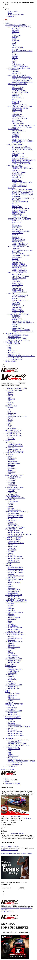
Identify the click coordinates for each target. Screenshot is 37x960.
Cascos (10, 522)
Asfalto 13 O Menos (14, 477)
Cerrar (7, 9)
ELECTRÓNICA (17, 89)
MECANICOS (9, 447)
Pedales (10, 506)
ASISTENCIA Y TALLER (13, 716)
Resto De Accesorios (14, 510)
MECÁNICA (16, 227)
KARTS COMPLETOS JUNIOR (22, 193)
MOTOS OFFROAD (18, 297)
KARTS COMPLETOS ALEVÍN (22, 189)
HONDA (15, 58)
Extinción (11, 508)
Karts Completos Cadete (15, 569)
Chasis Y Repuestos (14, 582)
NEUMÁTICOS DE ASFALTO (14, 475)
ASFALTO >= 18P (18, 117)
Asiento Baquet (13, 501)
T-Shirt (13, 833)
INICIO (7, 23)
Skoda (10, 404)
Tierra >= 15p (12, 492)
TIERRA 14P (16, 120)
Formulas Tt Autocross (15, 638)
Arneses (10, 503)
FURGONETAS (17, 319)
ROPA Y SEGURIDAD (15, 144)
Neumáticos (11, 555)
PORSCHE (15, 40)
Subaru (10, 407)
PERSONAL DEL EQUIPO (17, 75)
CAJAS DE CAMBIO (19, 91)
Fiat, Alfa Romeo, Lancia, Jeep (17, 416)
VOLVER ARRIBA (7, 911)
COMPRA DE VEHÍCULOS (21, 330)
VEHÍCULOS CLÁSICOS (13, 537)
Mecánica (11, 614)
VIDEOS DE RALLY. (15, 357)
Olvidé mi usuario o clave (16, 14)
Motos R (11, 697)
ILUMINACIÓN (17, 101)
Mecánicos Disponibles (15, 449)
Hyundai (11, 414)
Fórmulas (11, 605)
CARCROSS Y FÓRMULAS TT (18, 247)
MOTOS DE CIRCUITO (20, 295)
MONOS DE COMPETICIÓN (21, 148)
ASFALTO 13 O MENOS (20, 108)
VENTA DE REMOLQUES (21, 321)
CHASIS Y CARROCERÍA (20, 231)
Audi (9, 427)
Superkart (11, 574)
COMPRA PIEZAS (18, 312)
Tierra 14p (11, 491)
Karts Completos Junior (15, 570)
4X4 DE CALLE (17, 279)
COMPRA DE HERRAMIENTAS (22, 331)
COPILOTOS (9, 442)
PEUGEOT (15, 28)
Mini (9, 423)
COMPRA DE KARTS (19, 215)
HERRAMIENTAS (18, 328)
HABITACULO (10, 499)
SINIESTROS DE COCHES (17, 338)
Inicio (6, 778)
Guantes (10, 518)
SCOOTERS (16, 302)
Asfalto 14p (11, 479)
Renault (10, 395)
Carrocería (11, 465)
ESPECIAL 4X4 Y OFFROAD (18, 273)
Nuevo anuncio (13, 11)
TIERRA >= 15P (17, 122)
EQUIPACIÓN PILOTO (19, 266)
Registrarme (12, 16)
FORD (14, 39)
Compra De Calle (13, 560)
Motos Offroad (12, 695)
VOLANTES (16, 134)
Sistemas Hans (12, 524)
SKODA (15, 42)
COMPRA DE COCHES (20, 66)
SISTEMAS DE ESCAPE (20, 92)
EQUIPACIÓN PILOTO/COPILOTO (16, 511)
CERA (10, 349)
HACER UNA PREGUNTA (9, 846)
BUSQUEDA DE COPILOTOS (22, 78)
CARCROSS (16, 248)
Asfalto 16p (11, 482)
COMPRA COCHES (14, 337)
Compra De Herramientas (16, 735)
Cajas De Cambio (13, 461)
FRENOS (15, 99)
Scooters (10, 700)
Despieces (11, 706)
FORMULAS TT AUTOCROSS (22, 250)
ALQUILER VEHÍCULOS (13, 433)
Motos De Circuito (14, 693)
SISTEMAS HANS (18, 156)
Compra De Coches (14, 432)
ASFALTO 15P (17, 111)
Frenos (10, 470)
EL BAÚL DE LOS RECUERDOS (19, 340)
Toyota (10, 418)
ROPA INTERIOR (18, 153)
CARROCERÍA (17, 94)
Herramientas (12, 730)
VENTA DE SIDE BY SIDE (21, 276)
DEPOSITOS (16, 96)
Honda (10, 421)
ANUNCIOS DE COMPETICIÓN (15, 25)
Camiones (11, 719)
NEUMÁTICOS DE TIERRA (14, 487)
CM (13, 224)
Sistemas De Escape (14, 463)
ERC (9, 347)
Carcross (11, 636)
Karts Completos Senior (15, 572)
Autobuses (11, 721)
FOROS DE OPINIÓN (12, 342)
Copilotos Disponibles (15, 444)
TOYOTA (15, 54)
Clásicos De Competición (16, 543)
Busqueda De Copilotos (15, 446)
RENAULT (15, 32)
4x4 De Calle (12, 673)
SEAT (14, 44)
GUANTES (15, 151)
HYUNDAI (15, 49)
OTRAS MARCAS (18, 65)
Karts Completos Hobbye (16, 576)
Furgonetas (11, 723)
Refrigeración (12, 458)
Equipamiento (12, 707)
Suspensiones (12, 468)
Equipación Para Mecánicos (16, 527)
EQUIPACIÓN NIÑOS (19, 210)
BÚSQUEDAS (17, 73)
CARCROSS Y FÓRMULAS (14, 633)
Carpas (10, 728)
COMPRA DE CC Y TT (19, 269)
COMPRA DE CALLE (19, 184)
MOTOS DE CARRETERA (21, 300)
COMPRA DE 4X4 (18, 290)
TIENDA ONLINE (10, 361)
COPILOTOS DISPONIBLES (21, 77)
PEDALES (15, 136)
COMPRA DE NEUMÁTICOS (22, 127)
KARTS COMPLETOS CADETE (22, 191)
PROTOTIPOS (17, 226)
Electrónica (11, 459)
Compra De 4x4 (13, 686)
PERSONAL (9, 440)
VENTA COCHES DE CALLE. (18, 335)
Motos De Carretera (14, 699)
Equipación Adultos (14, 589)
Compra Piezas (12, 714)
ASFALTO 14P (17, 110)
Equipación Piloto (13, 657)
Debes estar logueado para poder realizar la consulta (16, 853)
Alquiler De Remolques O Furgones (19, 726)
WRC (10, 345)
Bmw (10, 397)
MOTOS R (15, 298)
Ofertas (10, 437)
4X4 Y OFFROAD (10, 664)
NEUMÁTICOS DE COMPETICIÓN (20, 106)
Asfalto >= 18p (12, 485)
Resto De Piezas (13, 593)
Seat (9, 409)
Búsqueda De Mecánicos (15, 451)
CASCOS (15, 155)
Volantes (10, 505)
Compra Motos (12, 712)
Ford (9, 401)
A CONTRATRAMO (15, 359)
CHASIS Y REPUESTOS (20, 201)
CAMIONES (16, 316)
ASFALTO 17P (17, 115)
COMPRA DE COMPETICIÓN (22, 182)
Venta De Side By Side (15, 669)
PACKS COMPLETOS (19, 146)
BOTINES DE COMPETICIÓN (22, 149)
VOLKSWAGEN (17, 47)
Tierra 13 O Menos (14, 489)
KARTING (11, 188)
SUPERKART (16, 196)
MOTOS (11, 293)
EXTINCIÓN (16, 137)
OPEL (14, 45)
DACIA (14, 61)
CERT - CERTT (13, 350)
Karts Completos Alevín (15, 567)
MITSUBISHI (16, 35)
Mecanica (11, 581)
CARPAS (15, 326)
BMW (14, 33)
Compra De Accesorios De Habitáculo (19, 534)
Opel (9, 411)
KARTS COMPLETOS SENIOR (22, 195)
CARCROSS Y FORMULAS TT (15, 634)
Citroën (10, 394)
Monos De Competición (15, 515)
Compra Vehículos (13, 629)
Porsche (10, 402)
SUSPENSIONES (17, 97)
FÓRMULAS (16, 222)
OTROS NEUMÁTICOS (12, 496)
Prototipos (11, 608)
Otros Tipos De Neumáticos (16, 498)
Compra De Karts (13, 596)
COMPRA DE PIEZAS (19, 104)
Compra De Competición (15, 558)
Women (18, 833)
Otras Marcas (12, 428)
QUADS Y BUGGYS (19, 278)
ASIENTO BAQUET (19, 130)
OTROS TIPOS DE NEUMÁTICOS (23, 125)
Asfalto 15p (11, 480)
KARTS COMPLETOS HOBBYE (23, 198)
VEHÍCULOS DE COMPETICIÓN (19, 26)
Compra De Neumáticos (15, 532)
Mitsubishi (11, 399)
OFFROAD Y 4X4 (18, 123)
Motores (10, 456)
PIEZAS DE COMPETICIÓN (17, 84)
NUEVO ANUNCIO (7, 769)
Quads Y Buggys (13, 671)
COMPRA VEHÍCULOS (20, 243)
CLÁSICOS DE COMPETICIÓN (22, 169)
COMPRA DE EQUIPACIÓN (21, 163)
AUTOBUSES (16, 318)
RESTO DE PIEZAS (18, 212)
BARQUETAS (16, 221)
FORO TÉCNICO (14, 354)
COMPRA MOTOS (18, 311)
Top (22, 833)
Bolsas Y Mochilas (14, 525)
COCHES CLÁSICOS (15, 165)
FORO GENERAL (14, 344)
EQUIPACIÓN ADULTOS (20, 208)
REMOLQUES (17, 214)
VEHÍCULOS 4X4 (10, 666)
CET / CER (11, 352)
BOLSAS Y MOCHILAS (20, 158)
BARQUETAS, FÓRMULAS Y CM (16, 600)
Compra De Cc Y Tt (14, 660)
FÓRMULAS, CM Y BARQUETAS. (19, 219)
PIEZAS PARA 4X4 (11, 674)
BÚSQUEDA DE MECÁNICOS (22, 82)
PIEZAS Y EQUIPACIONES (14, 579)
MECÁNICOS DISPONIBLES (21, 80)
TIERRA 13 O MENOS (19, 118)
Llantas (10, 473)
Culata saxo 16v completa (12, 783)
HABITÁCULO (13, 129)
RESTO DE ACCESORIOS (21, 139)
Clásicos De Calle (13, 541)
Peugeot (10, 392)
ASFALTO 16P (17, 113)
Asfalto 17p (11, 484)
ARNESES (15, 132)
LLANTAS (15, 103)
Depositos (11, 466)
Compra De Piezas (14, 531)
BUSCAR (22, 383)
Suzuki (10, 420)
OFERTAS (15, 71)
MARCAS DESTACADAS (13, 390)
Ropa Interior (12, 520)
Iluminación (11, 472)
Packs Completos (13, 513)
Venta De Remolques (14, 725)
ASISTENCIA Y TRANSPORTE (18, 314)
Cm (9, 607)
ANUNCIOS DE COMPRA (13, 430)
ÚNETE (21, 888)
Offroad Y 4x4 (12, 494)
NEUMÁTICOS (17, 181)
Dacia (10, 425)
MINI (14, 59)
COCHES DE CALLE (12, 333)
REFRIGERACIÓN (18, 87)
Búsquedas (11, 439)
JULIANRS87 (15, 816)
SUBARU (15, 37)
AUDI (14, 63)
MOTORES (16, 85)
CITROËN (15, 30)
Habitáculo (11, 551)
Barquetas (11, 603)
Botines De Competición (15, 517)
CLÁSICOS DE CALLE (20, 167)
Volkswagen (12, 413)
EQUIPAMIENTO (18, 305)
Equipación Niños (13, 591)
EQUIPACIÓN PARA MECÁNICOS (23, 160)
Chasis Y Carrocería (14, 617)
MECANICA (16, 200)
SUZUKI (15, 56)
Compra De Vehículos (15, 733)
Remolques (11, 577)
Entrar (10, 13)
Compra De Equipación (15, 536)
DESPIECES (16, 304)
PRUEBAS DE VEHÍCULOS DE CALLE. (21, 356)
